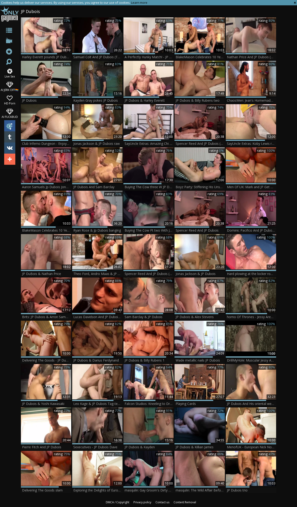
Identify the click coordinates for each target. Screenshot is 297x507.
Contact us (162, 502)
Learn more (139, 2)
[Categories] (9, 31)
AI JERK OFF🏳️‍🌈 (10, 89)
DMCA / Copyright (117, 502)
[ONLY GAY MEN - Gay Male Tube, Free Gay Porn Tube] (9, 14)
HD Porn (9, 103)
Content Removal (185, 502)
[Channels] (9, 42)
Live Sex (10, 76)
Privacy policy (142, 502)
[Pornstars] (9, 52)
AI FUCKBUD (10, 116)
